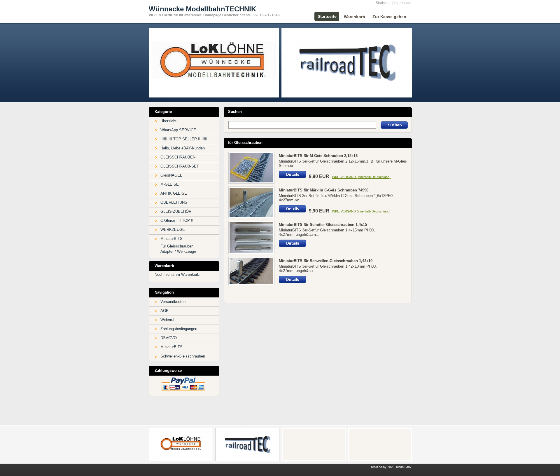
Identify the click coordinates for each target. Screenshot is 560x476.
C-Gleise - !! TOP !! (176, 220)
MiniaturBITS (171, 238)
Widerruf (167, 320)
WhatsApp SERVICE (178, 130)
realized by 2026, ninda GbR (391, 467)
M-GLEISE (169, 184)
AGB (164, 310)
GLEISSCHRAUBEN (177, 157)
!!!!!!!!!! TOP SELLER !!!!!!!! (183, 139)
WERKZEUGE (172, 229)
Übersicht (168, 121)
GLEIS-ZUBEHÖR (175, 211)
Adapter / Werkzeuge (178, 251)
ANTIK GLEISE (173, 193)
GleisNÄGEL (171, 175)
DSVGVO (168, 338)
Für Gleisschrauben (176, 246)
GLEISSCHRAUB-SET (179, 166)
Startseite (383, 3)
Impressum (402, 3)
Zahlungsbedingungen (178, 329)
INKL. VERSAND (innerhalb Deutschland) (361, 177)
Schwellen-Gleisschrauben (182, 356)
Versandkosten (173, 301)
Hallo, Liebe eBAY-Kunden (182, 148)
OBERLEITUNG (174, 202)
